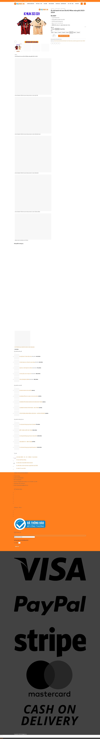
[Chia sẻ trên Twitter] (53, 43)
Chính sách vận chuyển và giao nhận (21, 531)
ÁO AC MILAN (63, 8)
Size (51, 30)
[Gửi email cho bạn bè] (55, 43)
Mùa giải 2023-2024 (78, 40)
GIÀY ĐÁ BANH (51, 3)
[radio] (53, 29)
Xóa (85, 26)
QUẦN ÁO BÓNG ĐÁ (30, 3)
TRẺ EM (83, 40)
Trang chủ (52, 8)
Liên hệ (15, 548)
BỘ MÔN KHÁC (63, 3)
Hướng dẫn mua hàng (18, 526)
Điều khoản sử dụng (18, 524)
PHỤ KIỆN (45, 3)
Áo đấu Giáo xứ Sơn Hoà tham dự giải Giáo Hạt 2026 (27, 497)
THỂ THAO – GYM (39, 3)
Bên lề (15, 542)
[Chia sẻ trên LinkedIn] (59, 43)
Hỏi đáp (15, 546)
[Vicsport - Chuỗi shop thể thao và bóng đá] (19, 4)
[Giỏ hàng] (82, 4)
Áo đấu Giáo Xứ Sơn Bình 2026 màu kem (24, 494)
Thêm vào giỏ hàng (63, 35)
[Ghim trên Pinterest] (57, 43)
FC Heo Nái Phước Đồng (21, 491)
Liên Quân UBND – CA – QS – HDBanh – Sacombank (26, 488)
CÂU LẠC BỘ (57, 8)
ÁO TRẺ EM (69, 40)
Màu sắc (52, 27)
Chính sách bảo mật (18, 527)
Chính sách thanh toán (18, 529)
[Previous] (14, 382)
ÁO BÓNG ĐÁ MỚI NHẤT (63, 40)
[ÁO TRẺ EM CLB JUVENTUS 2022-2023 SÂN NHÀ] (22, 368)
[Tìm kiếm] (85, 4)
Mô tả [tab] (16, 84)
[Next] (14, 81)
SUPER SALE (58, 3)
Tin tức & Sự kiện (17, 544)
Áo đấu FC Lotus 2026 (21, 500)
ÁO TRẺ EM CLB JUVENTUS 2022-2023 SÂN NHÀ (25, 376)
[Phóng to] (15, 43)
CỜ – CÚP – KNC (70, 3)
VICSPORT (77, 3)
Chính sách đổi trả (17, 533)
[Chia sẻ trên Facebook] (52, 43)
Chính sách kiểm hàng (18, 535)
